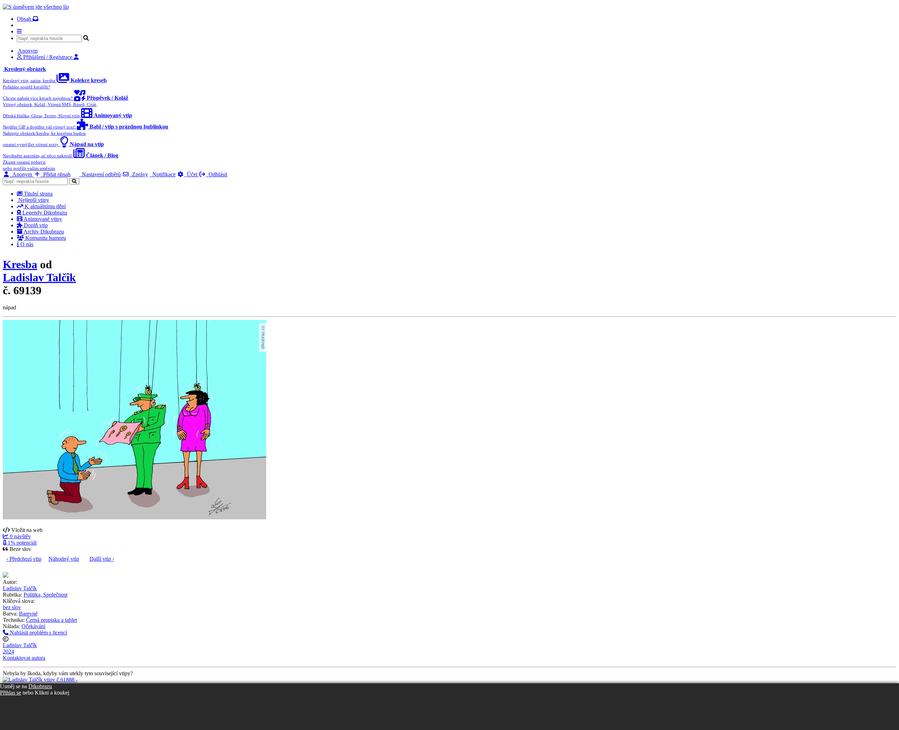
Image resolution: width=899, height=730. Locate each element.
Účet (191, 174)
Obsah (25, 19)
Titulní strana (37, 194)
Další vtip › (102, 559)
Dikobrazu (40, 686)
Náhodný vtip (63, 559)
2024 (8, 652)
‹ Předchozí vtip (23, 559)
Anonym (21, 174)
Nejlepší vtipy (33, 200)
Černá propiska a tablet (51, 620)
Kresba (20, 264)
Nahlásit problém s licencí (37, 633)
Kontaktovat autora (24, 658)
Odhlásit (216, 174)
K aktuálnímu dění (44, 206)
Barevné (28, 614)
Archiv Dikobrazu (43, 232)
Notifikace (163, 174)
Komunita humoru (45, 238)
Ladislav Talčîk (39, 277)
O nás (26, 244)
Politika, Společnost (45, 595)
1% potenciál (21, 543)
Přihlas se (10, 693)
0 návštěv (19, 536)
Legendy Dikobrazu (44, 213)
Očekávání (33, 626)
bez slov (12, 607)
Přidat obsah (55, 174)
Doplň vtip (35, 225)
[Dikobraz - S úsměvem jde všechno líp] (36, 7)
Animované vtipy (42, 219)
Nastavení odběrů (100, 174)
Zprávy (138, 174)
